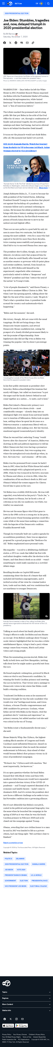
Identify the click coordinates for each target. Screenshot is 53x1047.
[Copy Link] (33, 43)
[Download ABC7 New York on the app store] (8, 1026)
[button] (3, 3)
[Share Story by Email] (27, 43)
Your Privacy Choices (20, 1034)
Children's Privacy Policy (37, 1034)
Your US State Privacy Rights (11, 1037)
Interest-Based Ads (39, 1037)
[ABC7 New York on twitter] (10, 1019)
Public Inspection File (9, 1039)
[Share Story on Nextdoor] (21, 43)
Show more (43, 188)
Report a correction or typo (13, 843)
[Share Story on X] (10, 43)
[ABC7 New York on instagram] (16, 1019)
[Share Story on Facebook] (4, 43)
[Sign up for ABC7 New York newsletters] (22, 1019)
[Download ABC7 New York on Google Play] (21, 1026)
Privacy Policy (6, 1034)
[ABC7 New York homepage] (9, 4)
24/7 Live (18, 3)
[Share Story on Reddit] (16, 43)
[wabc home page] (6, 983)
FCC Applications (23, 1039)
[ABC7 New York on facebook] (4, 1019)
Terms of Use (27, 1037)
